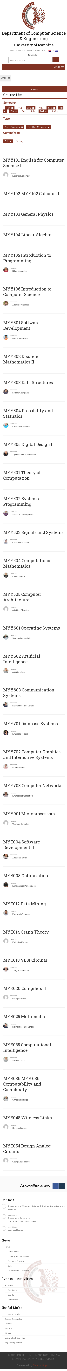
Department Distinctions (19, 1270)
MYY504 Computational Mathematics (27, 563)
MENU (4, 78)
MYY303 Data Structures (28, 382)
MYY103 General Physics (28, 214)
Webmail (9, 1333)
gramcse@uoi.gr (15, 1229)
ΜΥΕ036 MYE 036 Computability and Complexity (22, 1084)
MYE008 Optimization (25, 875)
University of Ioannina (15, 1337)
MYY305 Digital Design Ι (27, 444)
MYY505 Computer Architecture (22, 596)
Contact (29, 50)
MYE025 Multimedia (24, 1016)
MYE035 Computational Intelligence (27, 1047)
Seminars (12, 1290)
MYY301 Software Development (21, 325)
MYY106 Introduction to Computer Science (27, 291)
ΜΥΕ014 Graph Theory (26, 932)
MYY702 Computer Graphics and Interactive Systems (32, 754)
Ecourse (8, 1323)
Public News (13, 1251)
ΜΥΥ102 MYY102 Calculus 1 (31, 193)
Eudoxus (8, 1328)
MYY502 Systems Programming (21, 501)
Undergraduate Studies (18, 1256)
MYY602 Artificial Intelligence (21, 658)
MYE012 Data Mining (24, 904)
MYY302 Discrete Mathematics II (20, 359)
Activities (9, 1285)
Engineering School (13, 1342)
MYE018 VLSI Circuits (25, 960)
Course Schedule (12, 1314)
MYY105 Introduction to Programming (27, 257)
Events (11, 1294)
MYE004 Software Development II (21, 844)
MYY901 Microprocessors (29, 813)
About (20, 50)
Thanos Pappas (42, 1365)
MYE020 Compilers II (24, 988)
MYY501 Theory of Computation (22, 475)
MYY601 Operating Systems (31, 628)
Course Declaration (13, 1318)
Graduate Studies (16, 1261)
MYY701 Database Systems (30, 723)
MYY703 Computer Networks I (34, 785)
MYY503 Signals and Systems (33, 532)
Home (12, 50)
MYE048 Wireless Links (27, 1117)
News (7, 1246)
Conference (13, 1299)
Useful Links (40, 50)
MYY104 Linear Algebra (27, 234)
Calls (10, 1265)
